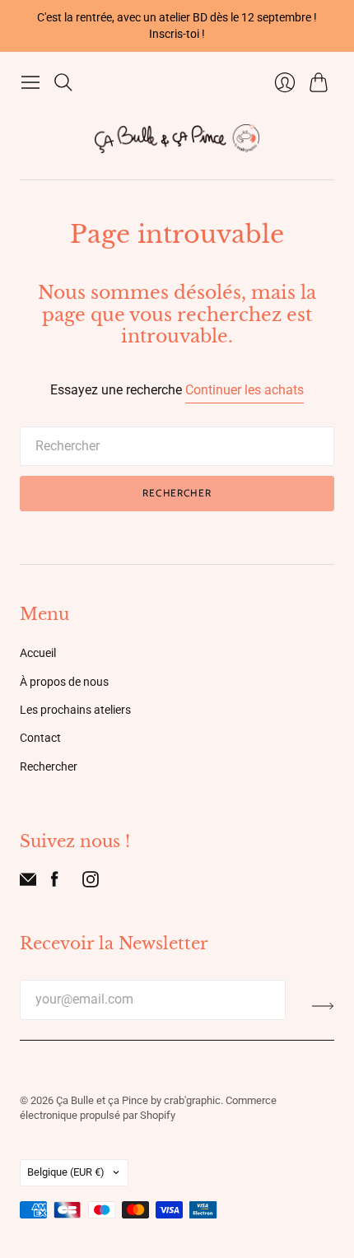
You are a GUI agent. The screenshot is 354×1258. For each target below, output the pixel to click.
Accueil (38, 652)
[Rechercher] (63, 82)
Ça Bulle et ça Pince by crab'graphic (138, 1100)
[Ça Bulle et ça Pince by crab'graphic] (177, 138)
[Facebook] (54, 883)
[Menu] (30, 82)
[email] (28, 883)
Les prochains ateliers (75, 709)
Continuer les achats (244, 390)
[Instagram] (90, 883)
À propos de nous (64, 681)
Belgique (66, 1172)
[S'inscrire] (323, 1006)
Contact (40, 737)
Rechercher (177, 493)
